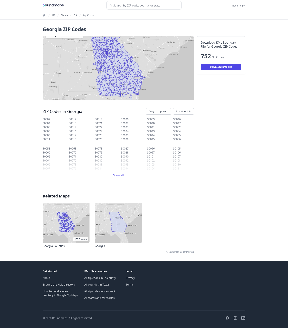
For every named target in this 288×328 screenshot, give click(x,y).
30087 (124, 148)
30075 (72, 164)
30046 (177, 119)
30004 (46, 123)
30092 (124, 160)
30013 (72, 123)
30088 (124, 152)
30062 (46, 156)
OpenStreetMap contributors (181, 251)
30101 (151, 156)
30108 (177, 160)
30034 (124, 131)
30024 (98, 131)
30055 (177, 135)
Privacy (130, 278)
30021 (98, 123)
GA (75, 15)
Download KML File (221, 66)
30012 (72, 119)
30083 (98, 164)
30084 (98, 168)
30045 (151, 139)
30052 (177, 127)
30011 (46, 139)
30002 (46, 119)
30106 (177, 152)
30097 (151, 152)
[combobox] (144, 5)
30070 (72, 152)
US (53, 15)
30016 (72, 131)
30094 (124, 168)
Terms (130, 284)
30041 (151, 127)
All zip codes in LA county (100, 278)
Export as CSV (183, 111)
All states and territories (99, 298)
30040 (151, 123)
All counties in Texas (97, 284)
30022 (98, 127)
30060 (46, 152)
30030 (124, 119)
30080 (98, 156)
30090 (124, 156)
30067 (46, 168)
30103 (151, 164)
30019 (98, 119)
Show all (118, 175)
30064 (46, 160)
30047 (177, 123)
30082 (98, 160)
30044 (151, 135)
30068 (72, 148)
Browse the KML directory (59, 284)
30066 (46, 164)
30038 (124, 139)
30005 (46, 127)
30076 (72, 168)
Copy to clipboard (158, 111)
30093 (124, 164)
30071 (72, 156)
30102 (151, 160)
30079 (98, 152)
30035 (124, 135)
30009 (46, 135)
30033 (124, 127)
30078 (98, 148)
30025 (98, 135)
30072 (72, 160)
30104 (151, 168)
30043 (151, 131)
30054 (177, 131)
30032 (124, 123)
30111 (177, 168)
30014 (72, 127)
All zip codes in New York (100, 291)
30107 (177, 156)
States (64, 15)
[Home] (44, 15)
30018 (72, 139)
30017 (72, 135)
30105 (177, 148)
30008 (46, 131)
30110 (177, 164)
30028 (98, 139)
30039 (151, 119)
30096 (151, 148)
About (46, 278)
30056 (177, 139)
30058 (46, 148)
